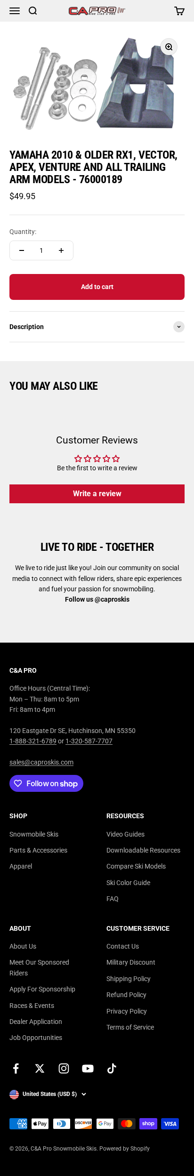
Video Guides (125, 834)
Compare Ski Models (136, 866)
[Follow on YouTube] (87, 1068)
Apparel (20, 866)
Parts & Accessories (38, 850)
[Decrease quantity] (21, 250)
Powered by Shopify (124, 1148)
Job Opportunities (35, 1037)
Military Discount (130, 962)
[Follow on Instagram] (63, 1068)
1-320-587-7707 (89, 741)
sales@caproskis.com (41, 762)
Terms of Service (130, 1027)
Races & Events (31, 1005)
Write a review (97, 493)
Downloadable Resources (143, 850)
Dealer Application (35, 1021)
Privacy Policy (126, 1011)
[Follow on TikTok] (111, 1068)
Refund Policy (126, 995)
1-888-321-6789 (33, 741)
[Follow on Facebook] (15, 1068)
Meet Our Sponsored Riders (39, 967)
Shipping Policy (128, 979)
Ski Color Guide (128, 882)
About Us (22, 946)
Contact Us (122, 946)
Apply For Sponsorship (42, 989)
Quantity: (22, 231)
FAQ (112, 898)
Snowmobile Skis (33, 834)
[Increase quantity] (61, 250)
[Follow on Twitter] (39, 1068)
